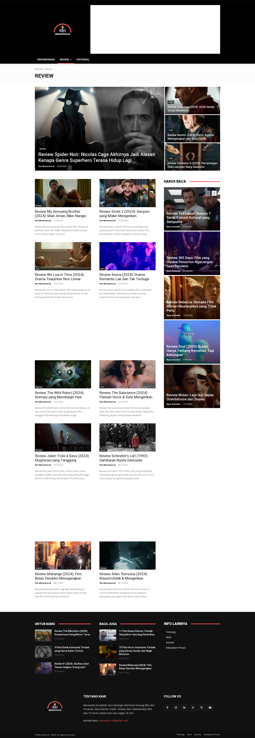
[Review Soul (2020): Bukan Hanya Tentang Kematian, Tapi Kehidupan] (192, 342)
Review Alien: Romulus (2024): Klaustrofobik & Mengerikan (123, 576)
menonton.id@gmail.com (113, 720)
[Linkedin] (184, 707)
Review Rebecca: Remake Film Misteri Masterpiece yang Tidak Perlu (191, 306)
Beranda (39, 68)
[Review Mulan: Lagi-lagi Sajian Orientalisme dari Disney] (192, 386)
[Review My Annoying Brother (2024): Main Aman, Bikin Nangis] (63, 193)
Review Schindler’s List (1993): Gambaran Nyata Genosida (123, 458)
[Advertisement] (155, 29)
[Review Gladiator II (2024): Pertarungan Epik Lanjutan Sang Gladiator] (192, 157)
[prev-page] (207, 193)
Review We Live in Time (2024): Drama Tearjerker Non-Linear (59, 277)
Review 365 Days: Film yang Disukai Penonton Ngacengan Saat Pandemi (190, 262)
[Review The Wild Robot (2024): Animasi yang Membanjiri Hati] (63, 374)
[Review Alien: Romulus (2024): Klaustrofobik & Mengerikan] (127, 555)
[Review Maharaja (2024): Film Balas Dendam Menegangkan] (63, 555)
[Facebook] (167, 707)
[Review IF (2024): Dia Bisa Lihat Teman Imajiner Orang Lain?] (43, 668)
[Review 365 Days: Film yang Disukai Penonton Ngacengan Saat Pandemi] (192, 253)
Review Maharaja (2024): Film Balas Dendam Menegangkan (58, 576)
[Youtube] (210, 707)
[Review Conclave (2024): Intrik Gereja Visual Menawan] (192, 100)
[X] (201, 707)
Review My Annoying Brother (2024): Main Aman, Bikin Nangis (60, 213)
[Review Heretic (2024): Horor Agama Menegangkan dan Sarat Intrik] (192, 128)
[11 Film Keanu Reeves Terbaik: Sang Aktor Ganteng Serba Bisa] (107, 635)
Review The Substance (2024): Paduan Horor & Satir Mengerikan (125, 395)
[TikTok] (193, 707)
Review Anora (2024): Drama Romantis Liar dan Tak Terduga (124, 277)
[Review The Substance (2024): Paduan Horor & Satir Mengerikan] (127, 374)
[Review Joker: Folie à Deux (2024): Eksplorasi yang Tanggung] (63, 437)
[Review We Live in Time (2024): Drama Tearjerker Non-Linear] (63, 256)
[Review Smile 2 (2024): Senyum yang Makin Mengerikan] (127, 193)
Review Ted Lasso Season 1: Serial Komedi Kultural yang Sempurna (189, 217)
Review (43, 149)
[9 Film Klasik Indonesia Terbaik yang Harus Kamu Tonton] (43, 652)
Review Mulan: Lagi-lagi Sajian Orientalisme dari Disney (190, 397)
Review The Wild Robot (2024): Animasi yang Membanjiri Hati (59, 395)
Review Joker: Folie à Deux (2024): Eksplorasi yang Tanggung (62, 458)
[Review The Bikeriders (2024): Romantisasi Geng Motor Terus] (43, 635)
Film (171, 102)
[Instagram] (175, 707)
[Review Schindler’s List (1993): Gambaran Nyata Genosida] (127, 437)
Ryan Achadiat (173, 226)
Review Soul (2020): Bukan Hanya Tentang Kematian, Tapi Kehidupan (190, 350)
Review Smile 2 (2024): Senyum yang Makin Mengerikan (124, 213)
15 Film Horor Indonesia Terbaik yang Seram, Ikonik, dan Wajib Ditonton (137, 651)
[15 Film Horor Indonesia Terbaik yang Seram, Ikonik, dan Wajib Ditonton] (107, 652)
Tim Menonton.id (43, 220)
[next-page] (214, 193)
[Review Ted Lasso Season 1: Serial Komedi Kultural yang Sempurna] (192, 209)
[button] (216, 59)
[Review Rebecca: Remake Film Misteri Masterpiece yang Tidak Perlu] (192, 297)
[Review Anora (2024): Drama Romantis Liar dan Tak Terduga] (127, 256)
